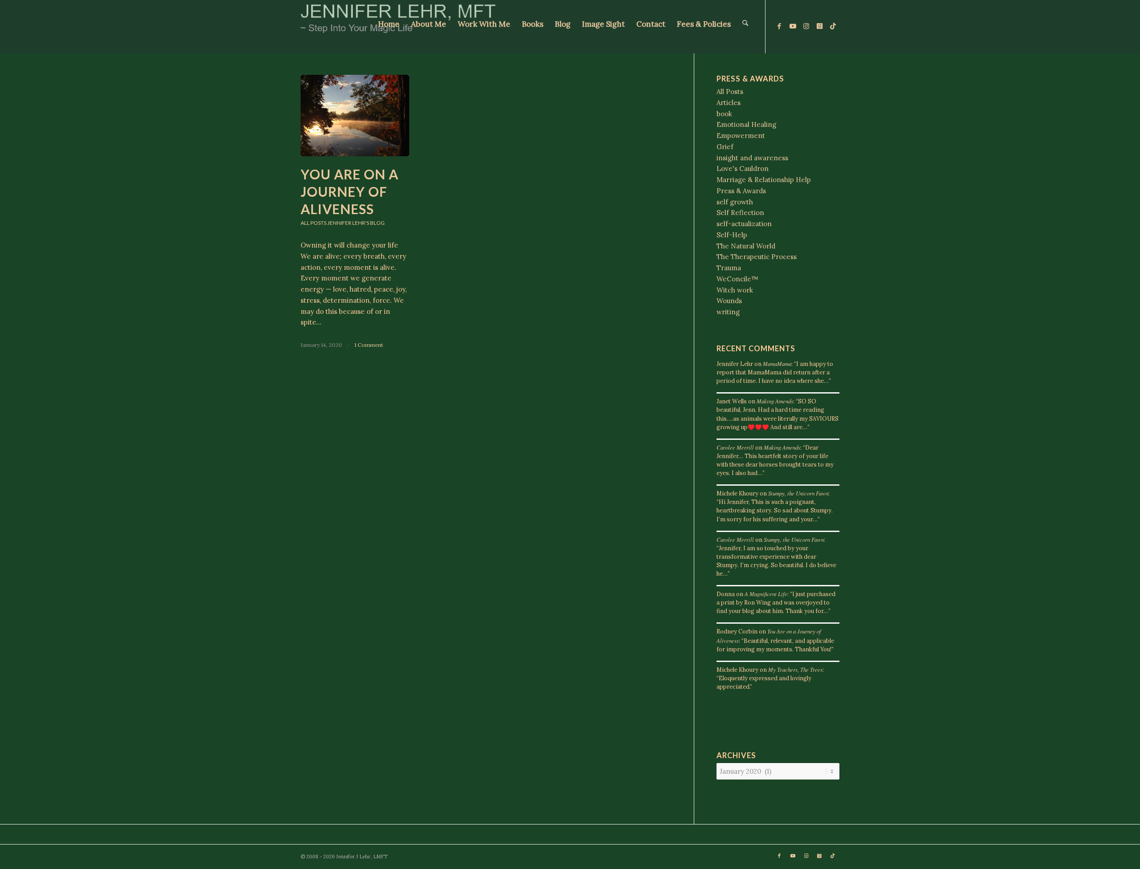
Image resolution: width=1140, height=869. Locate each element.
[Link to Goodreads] (819, 26)
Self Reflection (740, 212)
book (724, 114)
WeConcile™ (737, 279)
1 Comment (368, 344)
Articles (729, 102)
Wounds (729, 300)
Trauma (729, 268)
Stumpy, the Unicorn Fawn (798, 493)
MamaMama (777, 363)
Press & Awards (741, 191)
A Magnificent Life (766, 593)
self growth (735, 202)
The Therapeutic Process (757, 256)
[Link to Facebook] (779, 26)
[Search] (745, 26)
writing (728, 312)
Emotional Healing (746, 124)
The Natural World (746, 246)
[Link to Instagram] (806, 26)
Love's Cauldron (743, 168)
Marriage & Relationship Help (764, 179)
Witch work (735, 290)
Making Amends (775, 401)
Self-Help (732, 235)
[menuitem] (388, 26)
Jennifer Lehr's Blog (356, 222)
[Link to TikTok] (832, 26)
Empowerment (741, 135)
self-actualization (744, 223)
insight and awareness (752, 158)
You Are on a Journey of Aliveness (350, 191)
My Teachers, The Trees (795, 669)
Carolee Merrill (735, 447)
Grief (725, 146)
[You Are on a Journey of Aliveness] (355, 115)
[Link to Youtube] (792, 26)
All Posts (313, 222)
